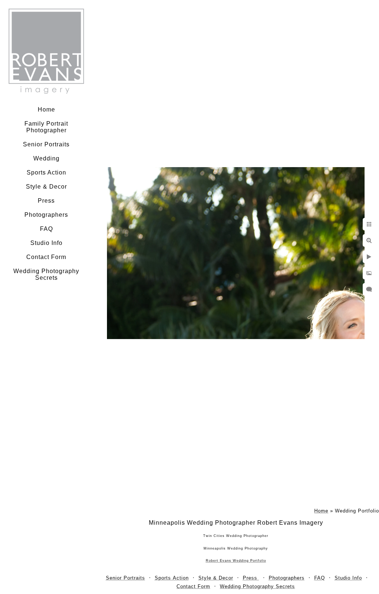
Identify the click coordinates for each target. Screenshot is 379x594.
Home (46, 109)
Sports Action (46, 172)
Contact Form (46, 257)
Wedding (46, 158)
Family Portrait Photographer (46, 126)
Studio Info (46, 243)
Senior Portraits (46, 144)
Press (46, 201)
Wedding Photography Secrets (46, 274)
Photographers (46, 215)
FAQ (46, 229)
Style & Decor (46, 186)
